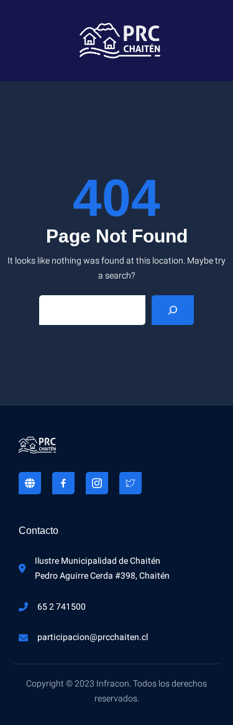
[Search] (173, 310)
